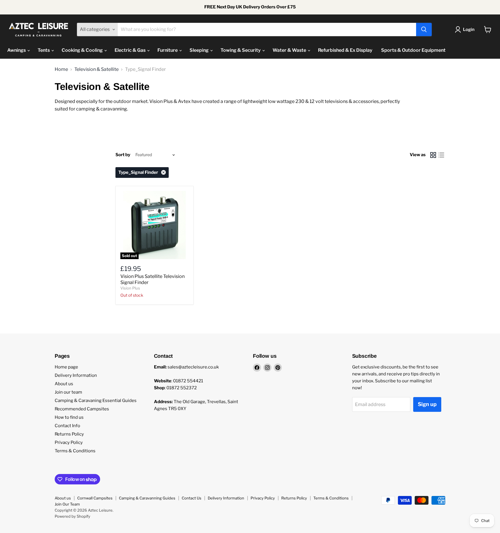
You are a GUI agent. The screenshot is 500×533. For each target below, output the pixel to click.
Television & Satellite (96, 69)
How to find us (69, 417)
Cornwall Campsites (95, 498)
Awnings (17, 50)
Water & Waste (290, 50)
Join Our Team (67, 504)
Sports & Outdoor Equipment (413, 50)
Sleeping (199, 50)
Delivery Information (76, 375)
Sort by (122, 154)
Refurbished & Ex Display (345, 50)
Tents (44, 50)
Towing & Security (241, 50)
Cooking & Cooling (83, 50)
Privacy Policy (69, 442)
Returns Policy (69, 434)
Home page (66, 367)
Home (61, 69)
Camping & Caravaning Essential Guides (96, 400)
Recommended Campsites (82, 409)
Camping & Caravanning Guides (147, 498)
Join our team (68, 392)
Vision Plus (130, 288)
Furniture (168, 50)
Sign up (427, 404)
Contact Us (191, 498)
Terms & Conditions (75, 450)
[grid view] (433, 155)
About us (64, 383)
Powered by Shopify (72, 516)
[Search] (424, 29)
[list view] (441, 155)
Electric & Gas (130, 50)
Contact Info (67, 425)
